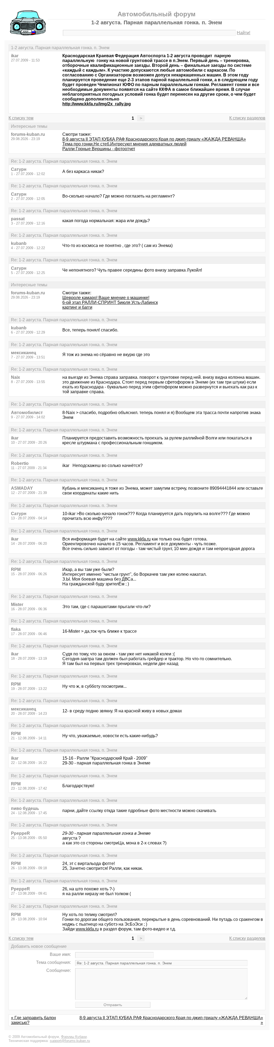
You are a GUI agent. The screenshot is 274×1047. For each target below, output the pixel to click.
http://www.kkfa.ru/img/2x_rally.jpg (96, 104)
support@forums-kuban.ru (70, 1041)
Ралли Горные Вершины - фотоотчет (98, 148)
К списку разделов (247, 118)
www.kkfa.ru (139, 539)
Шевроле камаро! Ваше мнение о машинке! (105, 297)
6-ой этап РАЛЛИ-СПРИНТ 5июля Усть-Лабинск (110, 302)
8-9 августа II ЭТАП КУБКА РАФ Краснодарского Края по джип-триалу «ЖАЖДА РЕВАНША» (154, 139)
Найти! (243, 32)
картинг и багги (77, 307)
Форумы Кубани (74, 1037)
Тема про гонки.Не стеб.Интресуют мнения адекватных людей (124, 144)
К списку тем (21, 118)
